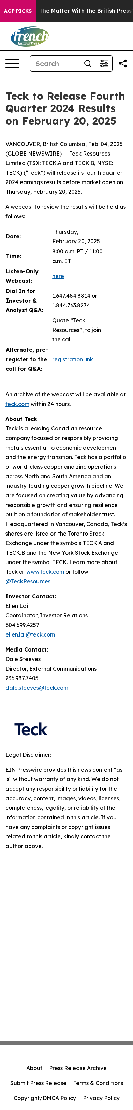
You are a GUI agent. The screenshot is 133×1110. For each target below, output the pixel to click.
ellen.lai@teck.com (30, 634)
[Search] (87, 63)
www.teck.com (45, 571)
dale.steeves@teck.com (36, 687)
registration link (72, 359)
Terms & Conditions (98, 1083)
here (58, 276)
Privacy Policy (101, 1098)
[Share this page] (123, 63)
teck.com (17, 403)
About (34, 1068)
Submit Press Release (38, 1083)
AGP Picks (18, 11)
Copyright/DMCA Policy (45, 1098)
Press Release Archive (78, 1068)
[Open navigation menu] (12, 63)
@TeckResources (27, 581)
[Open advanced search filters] (104, 63)
